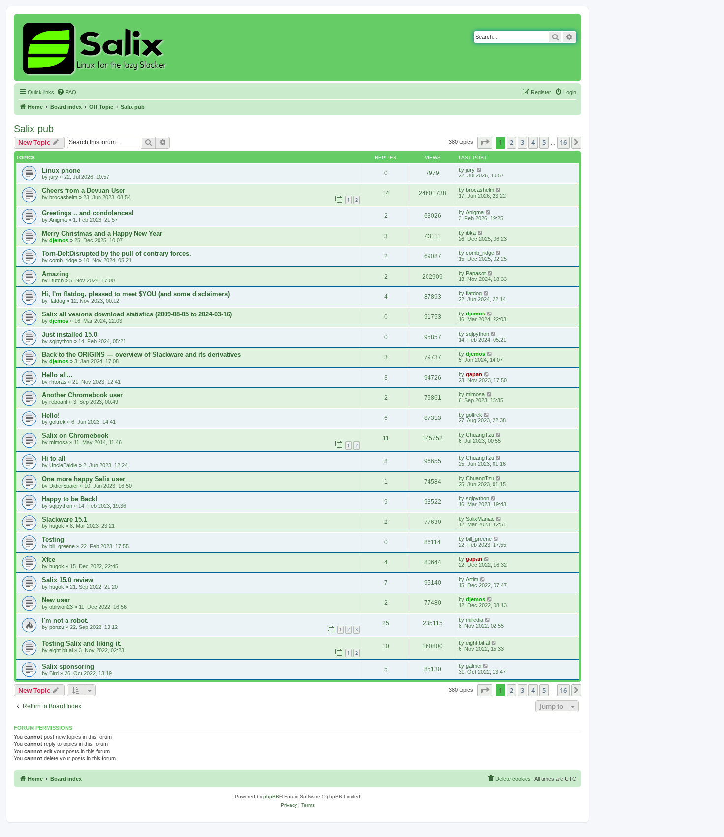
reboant (58, 402)
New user (56, 600)
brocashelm (63, 197)
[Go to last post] (479, 170)
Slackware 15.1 (64, 519)
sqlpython (60, 341)
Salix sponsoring (68, 666)
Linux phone (61, 170)
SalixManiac (480, 519)
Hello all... (57, 375)
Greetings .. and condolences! (87, 213)
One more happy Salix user (83, 479)
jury (53, 177)
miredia (474, 620)
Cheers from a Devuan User (83, 190)
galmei (473, 666)
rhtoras (57, 381)
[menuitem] (66, 92)
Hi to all (54, 458)
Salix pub (34, 128)
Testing (53, 539)
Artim (472, 579)
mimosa (475, 394)
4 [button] (533, 142)
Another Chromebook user (82, 395)
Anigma (58, 220)
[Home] (95, 47)
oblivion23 (61, 607)
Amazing (55, 274)
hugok (56, 526)
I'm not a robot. (65, 620)
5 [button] (544, 142)
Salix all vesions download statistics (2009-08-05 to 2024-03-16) (137, 314)
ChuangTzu (480, 435)
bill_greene (62, 546)
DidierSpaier (63, 485)
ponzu (56, 627)
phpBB (271, 796)
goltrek (57, 422)
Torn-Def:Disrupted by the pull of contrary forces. (116, 253)
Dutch (56, 280)
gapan (474, 374)
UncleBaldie (63, 465)
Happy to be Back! (69, 499)
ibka (471, 233)
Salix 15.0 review (67, 580)
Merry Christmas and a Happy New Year (102, 233)
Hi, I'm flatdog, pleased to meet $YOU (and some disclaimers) (136, 294)
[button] (484, 142)
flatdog (57, 301)
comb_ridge (63, 260)
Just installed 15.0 (69, 334)
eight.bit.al (61, 650)
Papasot (476, 273)
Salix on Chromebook (75, 435)
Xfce (48, 559)
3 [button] (522, 142)
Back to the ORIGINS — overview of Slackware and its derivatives (141, 354)
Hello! (51, 415)
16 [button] (563, 142)
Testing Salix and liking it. (82, 643)
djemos (58, 240)
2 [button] (511, 142)
